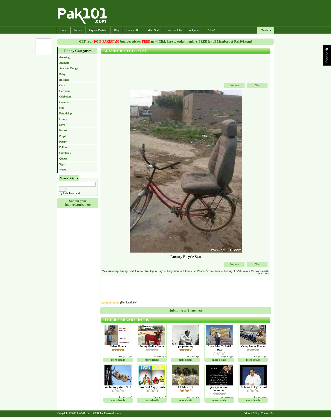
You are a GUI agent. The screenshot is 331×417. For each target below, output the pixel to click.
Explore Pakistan (98, 30)
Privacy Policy (251, 413)
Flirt (61, 107)
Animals (64, 62)
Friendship (65, 113)
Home (63, 30)
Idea (146, 271)
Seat (131, 271)
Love (62, 124)
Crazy (138, 271)
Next (257, 85)
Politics (63, 147)
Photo (200, 271)
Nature (63, 130)
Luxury (228, 271)
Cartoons (64, 91)
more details (118, 359)
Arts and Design (68, 68)
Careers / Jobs (174, 30)
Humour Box (133, 30)
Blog (116, 30)
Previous (234, 85)
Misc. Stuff (153, 30)
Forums (78, 30)
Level (188, 271)
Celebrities (65, 96)
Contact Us (267, 413)
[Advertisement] (191, 14)
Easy (169, 271)
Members (266, 30)
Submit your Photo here (185, 310)
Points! (211, 30)
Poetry (63, 141)
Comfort (179, 271)
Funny (63, 119)
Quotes (63, 158)
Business (64, 79)
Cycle (153, 271)
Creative (64, 102)
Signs (62, 164)
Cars (62, 85)
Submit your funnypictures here (78, 202)
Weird (62, 169)
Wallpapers (194, 30)
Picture (209, 271)
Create (218, 271)
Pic (194, 271)
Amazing (64, 57)
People (63, 136)
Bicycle (162, 271)
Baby (62, 74)
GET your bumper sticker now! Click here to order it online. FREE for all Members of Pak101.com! (165, 41)
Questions (65, 153)
